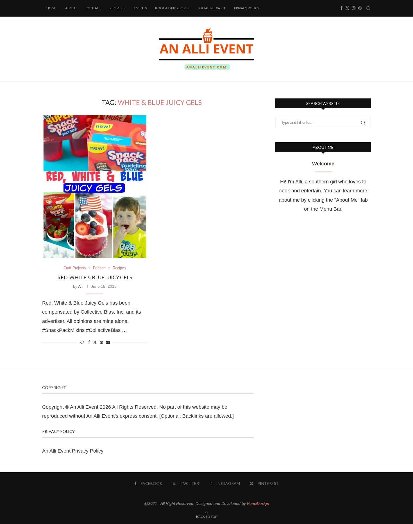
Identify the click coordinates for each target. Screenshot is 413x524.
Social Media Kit (212, 8)
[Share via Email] (108, 342)
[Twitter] (347, 8)
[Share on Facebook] (89, 342)
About (71, 8)
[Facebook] (341, 8)
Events (140, 8)
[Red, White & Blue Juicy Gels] (95, 186)
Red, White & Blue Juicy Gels (94, 277)
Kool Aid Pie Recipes (172, 8)
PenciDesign (258, 503)
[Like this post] (82, 342)
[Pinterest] (360, 8)
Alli (80, 286)
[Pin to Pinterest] (101, 342)
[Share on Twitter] (95, 342)
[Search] (368, 8)
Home (51, 8)
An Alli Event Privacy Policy (72, 451)
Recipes (116, 8)
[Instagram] (353, 8)
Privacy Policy (246, 8)
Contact (93, 8)
